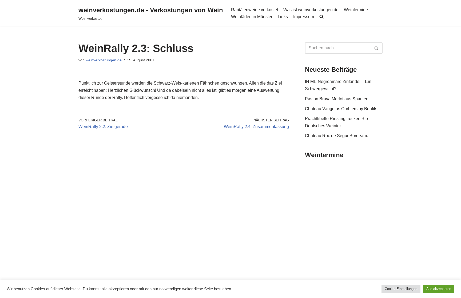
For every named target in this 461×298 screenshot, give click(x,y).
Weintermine (356, 9)
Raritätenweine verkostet (254, 9)
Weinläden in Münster (251, 16)
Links (283, 16)
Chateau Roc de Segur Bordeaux (336, 135)
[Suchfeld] (377, 48)
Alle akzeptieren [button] (438, 289)
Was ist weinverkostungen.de (311, 9)
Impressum (303, 16)
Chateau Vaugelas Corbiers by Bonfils (341, 108)
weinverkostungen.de (104, 60)
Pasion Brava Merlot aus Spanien (336, 99)
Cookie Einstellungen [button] (401, 289)
